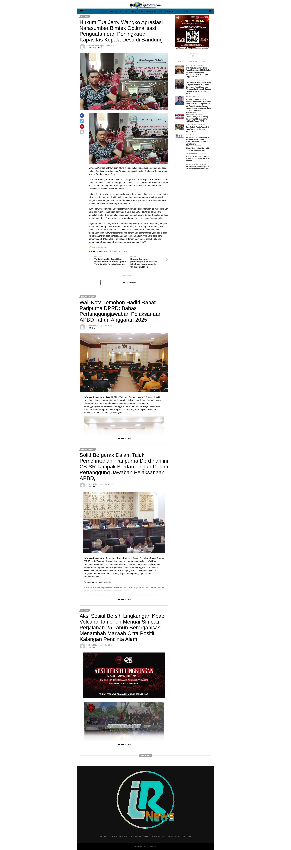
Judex (156, 847)
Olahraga (168, 11)
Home (104, 11)
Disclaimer (186, 837)
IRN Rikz (92, 328)
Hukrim (133, 11)
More (186, 11)
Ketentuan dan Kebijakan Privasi (165, 837)
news (125, 251)
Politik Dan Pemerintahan (150, 11)
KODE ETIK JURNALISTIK (118, 837)
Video (178, 11)
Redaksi (103, 837)
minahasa (117, 251)
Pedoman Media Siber (139, 837)
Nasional (114, 11)
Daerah (123, 11)
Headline (107, 251)
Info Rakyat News (95, 48)
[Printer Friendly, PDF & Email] (98, 247)
